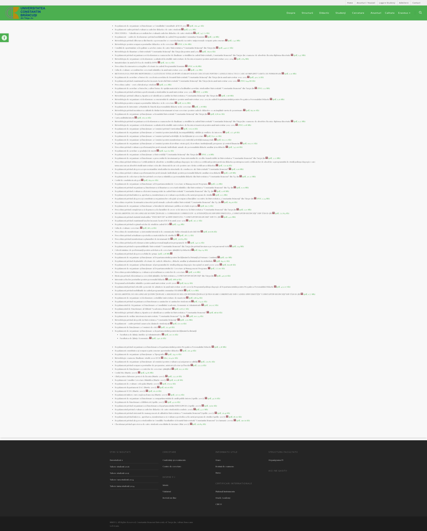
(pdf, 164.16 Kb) (230, 202)
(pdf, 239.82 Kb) (207, 361)
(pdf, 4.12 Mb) (229, 217)
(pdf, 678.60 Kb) (217, 114)
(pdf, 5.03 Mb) (189, 29)
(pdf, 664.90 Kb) (150, 180)
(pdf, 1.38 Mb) (220, 347)
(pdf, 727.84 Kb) (282, 213)
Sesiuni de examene (225, 466)
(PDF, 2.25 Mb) (201, 92)
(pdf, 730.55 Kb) (225, 165)
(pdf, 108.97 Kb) (181, 308)
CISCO (219, 504)
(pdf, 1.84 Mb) (242, 58)
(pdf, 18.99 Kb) (235, 416)
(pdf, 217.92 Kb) (177, 394)
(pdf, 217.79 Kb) (171, 334)
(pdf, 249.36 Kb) (158, 338)
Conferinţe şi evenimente (174, 460)
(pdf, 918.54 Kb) (195, 297)
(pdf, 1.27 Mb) (299, 121)
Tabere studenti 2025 (119, 473)
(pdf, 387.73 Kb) (186, 235)
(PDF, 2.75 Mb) (207, 154)
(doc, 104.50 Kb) (170, 358)
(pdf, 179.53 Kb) (169, 383)
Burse (218, 472)
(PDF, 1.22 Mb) (263, 88)
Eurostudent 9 (116, 460)
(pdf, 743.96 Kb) (235, 147)
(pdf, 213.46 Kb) (167, 327)
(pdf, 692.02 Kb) (224, 139)
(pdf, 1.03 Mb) (221, 194)
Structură (307, 12)
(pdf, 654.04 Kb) (201, 250)
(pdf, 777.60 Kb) (217, 268)
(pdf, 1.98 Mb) (229, 172)
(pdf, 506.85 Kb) (210, 231)
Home (350, 3)
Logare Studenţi (387, 3)
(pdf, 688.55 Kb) (175, 279)
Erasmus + (404, 12)
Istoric (165, 485)
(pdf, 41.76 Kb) (213, 398)
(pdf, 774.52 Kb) (200, 301)
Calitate (390, 12)
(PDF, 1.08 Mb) (244, 125)
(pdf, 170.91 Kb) (179, 323)
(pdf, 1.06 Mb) (194, 272)
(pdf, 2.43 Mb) (233, 40)
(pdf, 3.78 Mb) (200, 106)
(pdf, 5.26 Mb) (278, 99)
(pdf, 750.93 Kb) (167, 62)
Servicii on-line (169, 497)
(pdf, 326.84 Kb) (180, 239)
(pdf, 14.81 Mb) (146, 372)
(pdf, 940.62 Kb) (166, 150)
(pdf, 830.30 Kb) (214, 136)
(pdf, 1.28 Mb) (164, 253)
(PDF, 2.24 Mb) (263, 198)
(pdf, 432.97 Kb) (283, 286)
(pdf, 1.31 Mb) (216, 183)
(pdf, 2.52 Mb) (196, 70)
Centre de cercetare (172, 466)
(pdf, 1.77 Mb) (309, 294)
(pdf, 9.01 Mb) (242, 187)
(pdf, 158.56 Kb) (215, 312)
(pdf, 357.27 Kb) (195, 220)
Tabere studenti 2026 (119, 466)
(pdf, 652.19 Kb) (252, 110)
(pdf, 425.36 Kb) (223, 275)
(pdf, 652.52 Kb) (186, 283)
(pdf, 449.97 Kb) (225, 47)
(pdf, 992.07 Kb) (249, 143)
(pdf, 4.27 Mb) (202, 409)
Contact (416, 3)
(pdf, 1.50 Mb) (226, 257)
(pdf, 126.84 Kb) (199, 424)
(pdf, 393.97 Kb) (211, 305)
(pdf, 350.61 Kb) (243, 420)
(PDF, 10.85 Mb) (194, 66)
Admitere (404, 3)
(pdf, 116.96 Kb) (166, 387)
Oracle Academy (223, 497)
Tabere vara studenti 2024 (122, 479)
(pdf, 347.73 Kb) (202, 33)
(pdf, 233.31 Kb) (199, 365)
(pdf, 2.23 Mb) (274, 158)
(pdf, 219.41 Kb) (189, 350)
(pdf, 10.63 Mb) (184, 103)
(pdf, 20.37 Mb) (249, 176)
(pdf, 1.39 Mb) (290, 73)
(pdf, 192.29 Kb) (181, 369)
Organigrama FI (276, 460)
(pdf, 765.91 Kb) (209, 51)
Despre (291, 12)
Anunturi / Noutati (366, 3)
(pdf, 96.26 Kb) (154, 391)
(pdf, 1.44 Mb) (178, 224)
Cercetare (358, 12)
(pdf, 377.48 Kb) (232, 132)
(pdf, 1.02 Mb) (165, 84)
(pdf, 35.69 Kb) (210, 405)
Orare (218, 460)
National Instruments (225, 491)
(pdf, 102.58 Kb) (176, 380)
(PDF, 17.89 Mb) (184, 44)
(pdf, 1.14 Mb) (238, 246)
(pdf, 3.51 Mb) (213, 36)
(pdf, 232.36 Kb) (174, 376)
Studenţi (341, 12)
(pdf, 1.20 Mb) (245, 209)
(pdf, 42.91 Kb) (173, 402)
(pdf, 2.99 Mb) (186, 319)
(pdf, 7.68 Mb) (227, 95)
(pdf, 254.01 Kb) (174, 354)
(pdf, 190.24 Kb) (196, 316)
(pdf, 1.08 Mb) (222, 191)
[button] (4, 37)
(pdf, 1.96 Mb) (237, 169)
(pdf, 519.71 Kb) (206, 206)
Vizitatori (167, 491)
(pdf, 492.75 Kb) (256, 77)
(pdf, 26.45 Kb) (223, 413)
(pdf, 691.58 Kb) (229, 264)
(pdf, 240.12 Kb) (197, 242)
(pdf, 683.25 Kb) (149, 228)
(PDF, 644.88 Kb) (247, 81)
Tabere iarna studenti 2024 (122, 486)
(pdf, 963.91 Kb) (144, 117)
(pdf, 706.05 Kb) (190, 128)
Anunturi (376, 12)
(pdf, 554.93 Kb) (223, 261)
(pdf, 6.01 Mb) (192, 290)
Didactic (324, 12)
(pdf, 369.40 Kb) (196, 25)
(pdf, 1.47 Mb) (299, 55)
